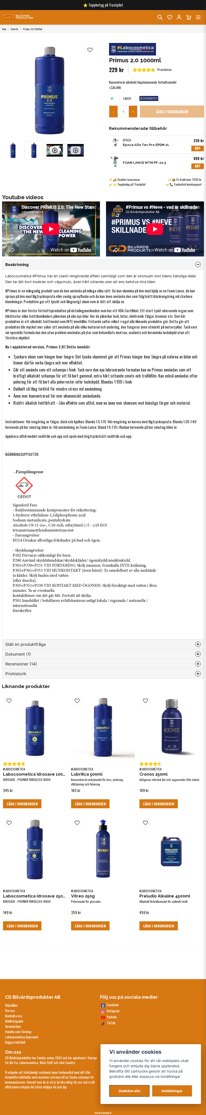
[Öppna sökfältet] (160, 17)
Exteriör (14, 29)
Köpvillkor (11, 1005)
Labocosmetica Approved (21, 1036)
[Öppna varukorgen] (188, 17)
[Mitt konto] (179, 17)
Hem (4, 29)
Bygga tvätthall (15, 1042)
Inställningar (172, 1091)
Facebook (113, 1004)
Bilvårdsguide (14, 1021)
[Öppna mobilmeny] (198, 17)
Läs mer (116, 87)
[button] (89, 50)
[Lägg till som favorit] (169, 17)
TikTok (111, 1023)
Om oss (10, 1010)
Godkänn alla (129, 1091)
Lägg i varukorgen (22, 803)
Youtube (112, 1017)
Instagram (113, 1010)
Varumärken (13, 1026)
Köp (197, 148)
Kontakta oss (13, 1015)
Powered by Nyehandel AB (103, 1112)
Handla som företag (18, 1031)
